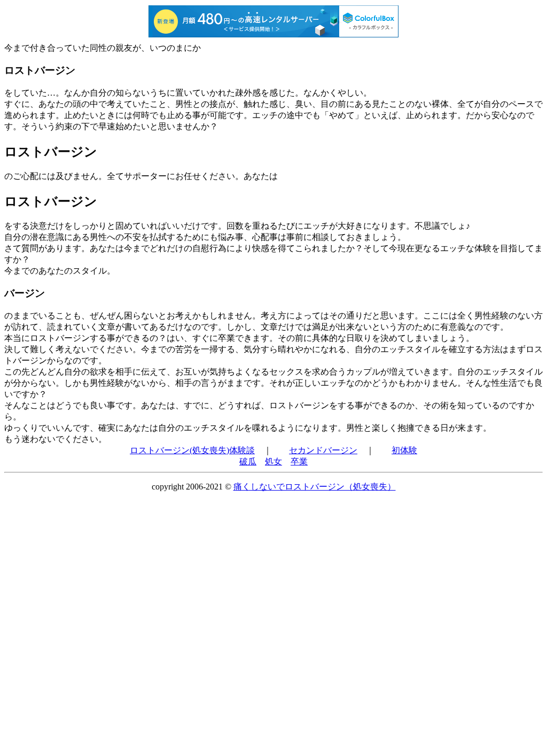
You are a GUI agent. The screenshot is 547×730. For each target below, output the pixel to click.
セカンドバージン (323, 450)
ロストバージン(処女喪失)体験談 (192, 450)
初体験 (404, 450)
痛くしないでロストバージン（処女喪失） (314, 486)
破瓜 (247, 461)
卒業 (299, 461)
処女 (273, 461)
